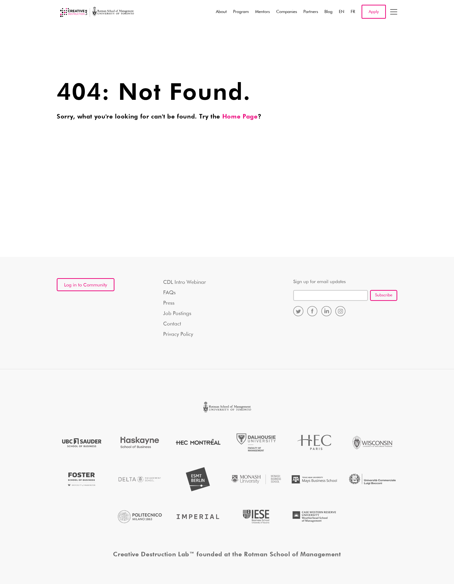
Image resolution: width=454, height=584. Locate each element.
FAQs (169, 292)
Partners (310, 12)
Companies (286, 12)
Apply (374, 12)
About (221, 12)
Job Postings (177, 313)
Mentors (262, 12)
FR (353, 12)
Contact (172, 324)
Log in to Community (85, 285)
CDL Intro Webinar (184, 282)
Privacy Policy (178, 334)
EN (341, 12)
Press (169, 303)
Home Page (240, 117)
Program (241, 12)
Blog (328, 12)
